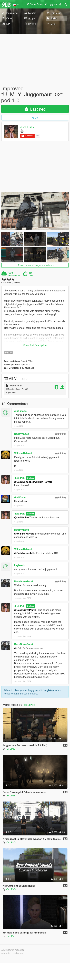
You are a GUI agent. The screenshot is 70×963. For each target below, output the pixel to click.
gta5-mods (20, 411)
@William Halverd (42, 481)
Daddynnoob (21, 433)
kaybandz (19, 565)
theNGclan (20, 497)
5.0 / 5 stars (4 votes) (10, 282)
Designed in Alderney (12, 949)
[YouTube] (22, 130)
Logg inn (33, 690)
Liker (31, 275)
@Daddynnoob (23, 481)
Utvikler (30, 478)
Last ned (37, 109)
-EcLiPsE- (27, 127)
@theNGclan (21, 517)
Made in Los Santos (12, 953)
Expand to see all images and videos (35, 265)
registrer (49, 690)
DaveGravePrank (23, 581)
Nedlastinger (14, 275)
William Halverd (23, 453)
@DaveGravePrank (25, 610)
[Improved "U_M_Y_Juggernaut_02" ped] (35, 211)
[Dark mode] (60, 4)
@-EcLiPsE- (21, 648)
